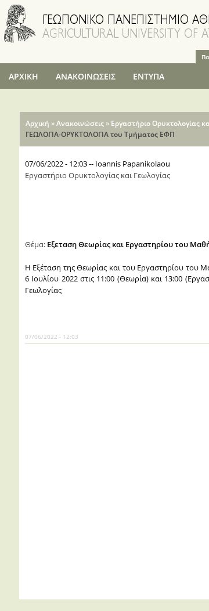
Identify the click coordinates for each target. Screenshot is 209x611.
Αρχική (37, 123)
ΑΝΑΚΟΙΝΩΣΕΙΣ (86, 76)
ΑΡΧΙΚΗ (23, 76)
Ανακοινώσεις (80, 123)
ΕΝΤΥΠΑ (148, 76)
